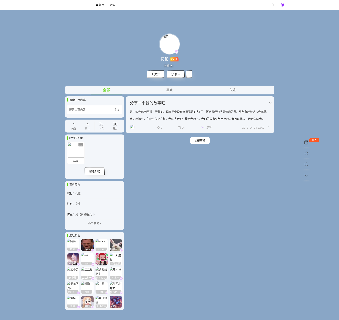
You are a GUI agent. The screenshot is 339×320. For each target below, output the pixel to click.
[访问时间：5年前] (87, 244)
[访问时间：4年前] (73, 244)
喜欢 (169, 90)
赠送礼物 (94, 171)
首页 (101, 5)
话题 (112, 5)
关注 (157, 74)
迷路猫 (71, 5)
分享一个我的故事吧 (147, 103)
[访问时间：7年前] (102, 259)
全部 (106, 90)
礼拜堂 (208, 127)
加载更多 (199, 140)
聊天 (177, 74)
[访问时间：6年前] (102, 244)
